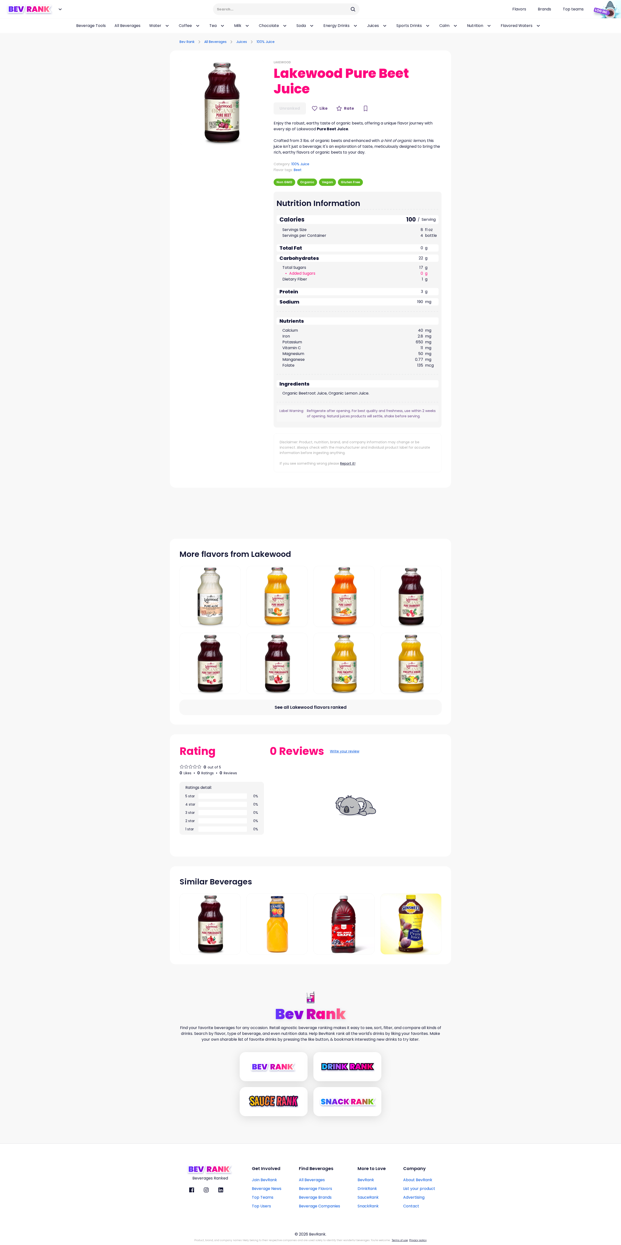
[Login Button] (605, 9)
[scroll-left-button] (7, 25)
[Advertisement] (394, 41)
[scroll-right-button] (610, 25)
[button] (222, 102)
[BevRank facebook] (192, 1190)
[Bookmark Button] (365, 108)
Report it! (347, 463)
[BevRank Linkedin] (221, 1190)
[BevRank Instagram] (206, 1190)
